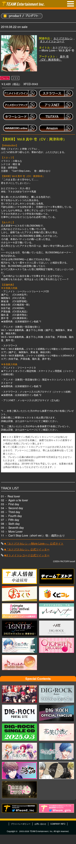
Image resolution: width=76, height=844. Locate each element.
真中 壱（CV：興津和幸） (54, 57)
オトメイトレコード (52, 41)
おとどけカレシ (63, 38)
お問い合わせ (40, 823)
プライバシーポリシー (20, 823)
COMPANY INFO (57, 823)
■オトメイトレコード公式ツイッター (26, 555)
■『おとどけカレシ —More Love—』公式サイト (34, 543)
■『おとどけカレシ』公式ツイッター (26, 549)
